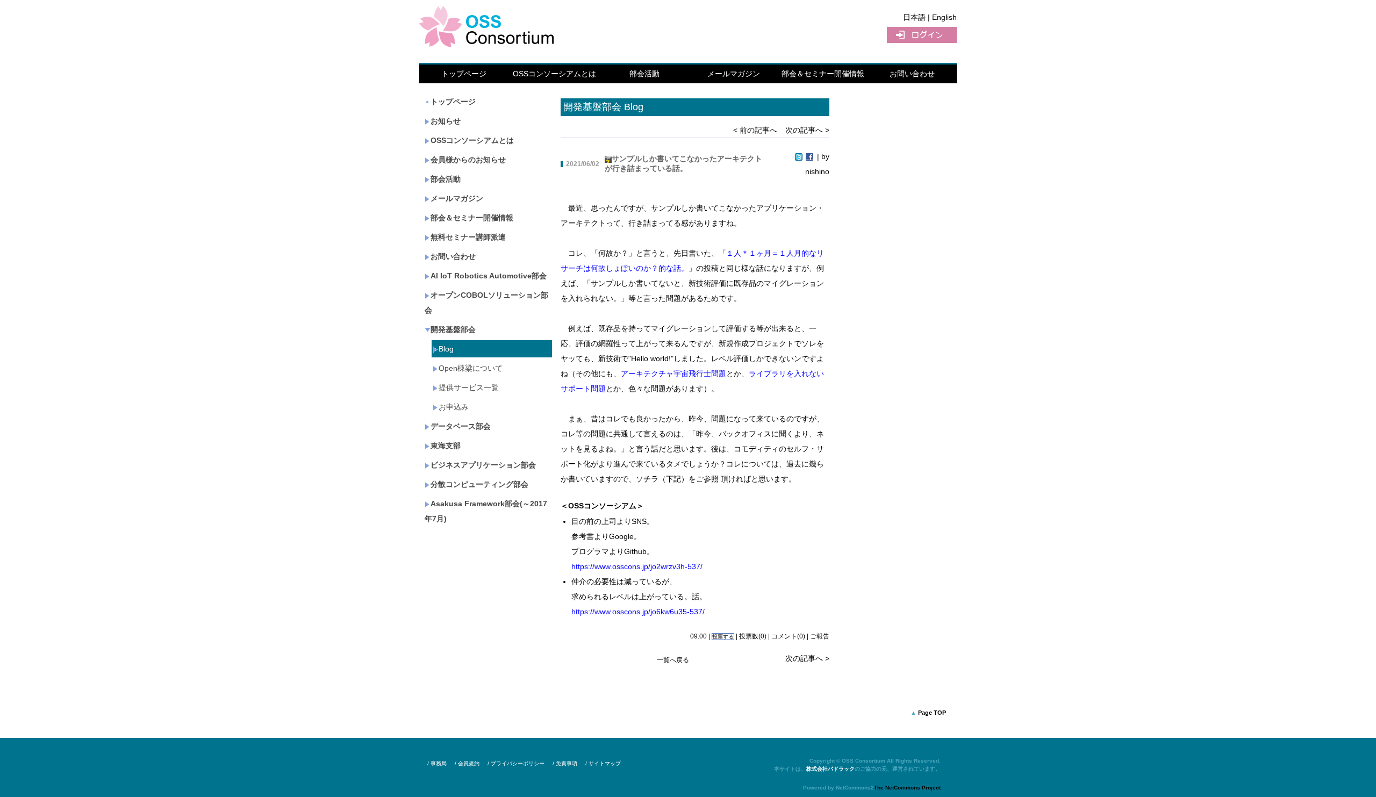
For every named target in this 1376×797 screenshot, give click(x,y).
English (944, 17)
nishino (817, 171)
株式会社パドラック (830, 769)
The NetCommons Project (907, 788)
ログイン (922, 35)
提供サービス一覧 (469, 387)
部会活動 (644, 73)
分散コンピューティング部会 (479, 484)
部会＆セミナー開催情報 (823, 73)
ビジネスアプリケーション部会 (483, 465)
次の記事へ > (807, 130)
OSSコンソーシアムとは (554, 73)
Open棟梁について (471, 368)
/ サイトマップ (603, 763)
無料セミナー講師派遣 (468, 237)
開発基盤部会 (453, 329)
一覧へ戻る (673, 660)
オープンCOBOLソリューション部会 (486, 302)
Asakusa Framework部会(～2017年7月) (486, 511)
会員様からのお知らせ (468, 159)
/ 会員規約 (467, 763)
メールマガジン (733, 73)
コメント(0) (788, 636)
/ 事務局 (437, 763)
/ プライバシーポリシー (516, 763)
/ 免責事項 (565, 763)
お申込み (454, 407)
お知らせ (446, 121)
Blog (446, 348)
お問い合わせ (912, 73)
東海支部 (446, 445)
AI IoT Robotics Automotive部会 (489, 275)
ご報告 (819, 636)
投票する (723, 637)
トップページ (463, 73)
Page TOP (932, 712)
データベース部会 (461, 426)
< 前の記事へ (755, 130)
